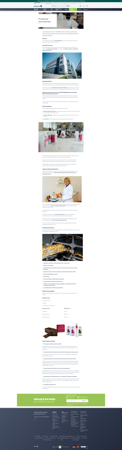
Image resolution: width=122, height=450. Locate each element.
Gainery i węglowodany (56, 417)
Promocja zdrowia (45, 9)
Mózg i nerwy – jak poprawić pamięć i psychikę (83, 427)
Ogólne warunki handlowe (54, 436)
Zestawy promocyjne (72, 9)
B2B (59, 3)
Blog (80, 9)
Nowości (66, 9)
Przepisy (86, 9)
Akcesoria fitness (73, 419)
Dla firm (62, 439)
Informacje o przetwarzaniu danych (81, 436)
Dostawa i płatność (41, 3)
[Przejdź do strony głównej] (42, 6)
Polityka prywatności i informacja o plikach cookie (66, 436)
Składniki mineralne (83, 418)
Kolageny (81, 422)
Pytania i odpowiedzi (76, 439)
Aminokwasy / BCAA (55, 416)
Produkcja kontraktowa (48, 3)
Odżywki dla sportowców (36, 9)
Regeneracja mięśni (65, 420)
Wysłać (84, 400)
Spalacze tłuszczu (55, 425)
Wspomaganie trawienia (84, 415)
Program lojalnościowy (65, 3)
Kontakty (80, 3)
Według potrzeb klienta (58, 9)
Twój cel (52, 9)
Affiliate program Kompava (47, 439)
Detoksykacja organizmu (74, 416)
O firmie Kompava (55, 3)
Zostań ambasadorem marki (73, 3)
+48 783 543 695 (37, 2)
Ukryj (121, 1)
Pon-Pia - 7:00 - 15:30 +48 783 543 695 (43, 416)
